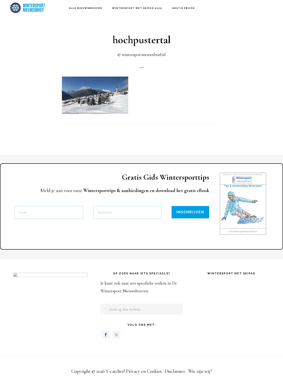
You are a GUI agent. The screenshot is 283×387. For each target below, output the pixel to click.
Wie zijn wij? (200, 371)
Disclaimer (175, 371)
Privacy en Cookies (144, 371)
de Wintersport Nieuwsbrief (29, 8)
